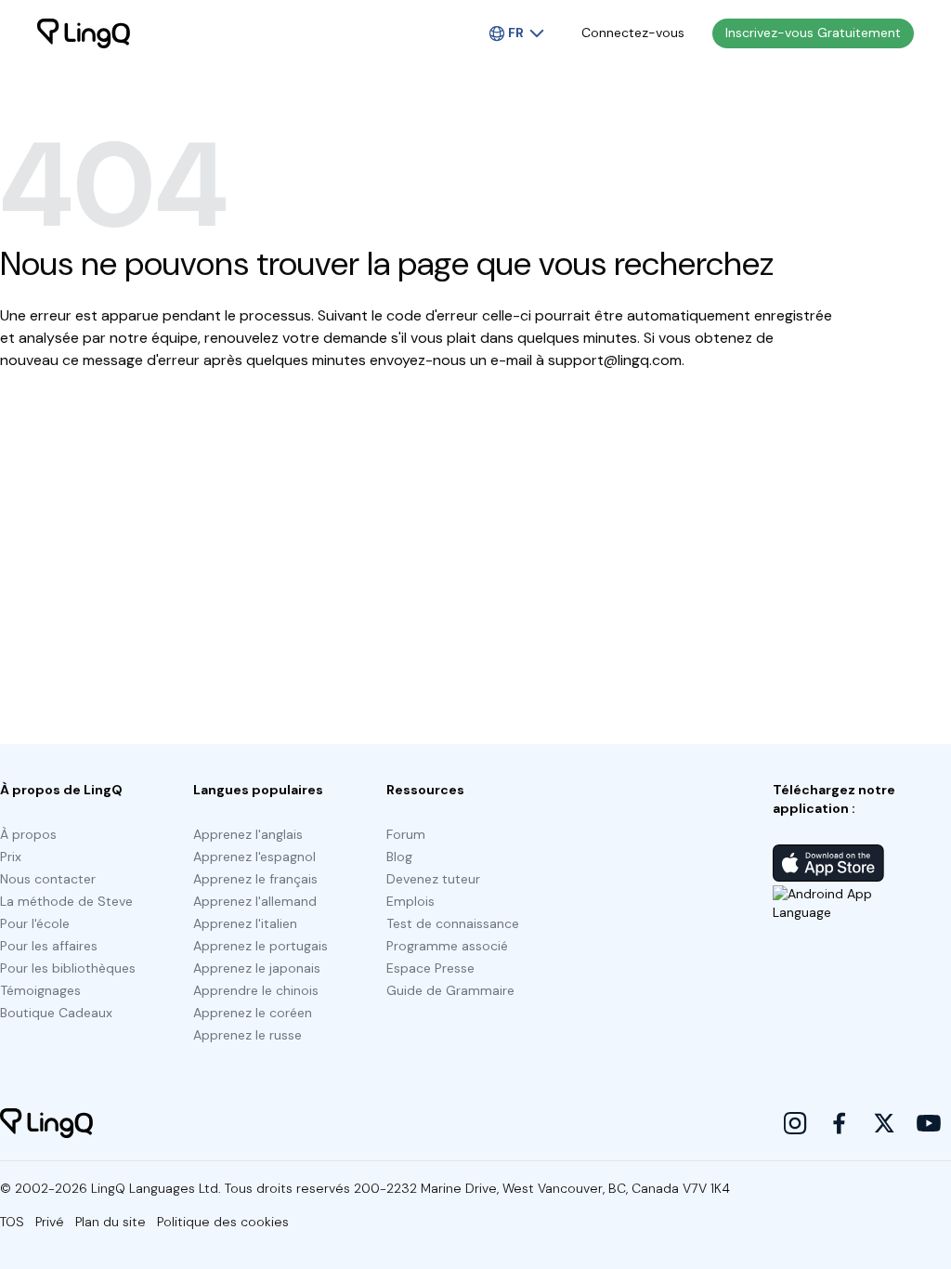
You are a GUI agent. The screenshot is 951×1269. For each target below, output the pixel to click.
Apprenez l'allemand (255, 901)
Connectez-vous (632, 32)
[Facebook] (839, 1123)
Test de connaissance (452, 923)
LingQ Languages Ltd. (156, 1188)
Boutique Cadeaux (56, 1012)
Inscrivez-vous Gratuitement (813, 32)
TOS (12, 1221)
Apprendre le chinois (256, 990)
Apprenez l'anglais (248, 834)
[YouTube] (928, 1123)
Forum (405, 834)
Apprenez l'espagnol (254, 856)
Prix (10, 856)
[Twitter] (884, 1123)
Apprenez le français (255, 878)
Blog (399, 856)
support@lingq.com (615, 360)
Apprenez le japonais (256, 968)
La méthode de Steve (66, 901)
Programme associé (447, 945)
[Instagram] (795, 1123)
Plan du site (110, 1221)
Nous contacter (48, 878)
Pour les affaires (49, 945)
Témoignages (40, 990)
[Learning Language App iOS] (828, 863)
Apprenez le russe (247, 1035)
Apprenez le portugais (260, 945)
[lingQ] (83, 33)
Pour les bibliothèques (68, 968)
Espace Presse (430, 968)
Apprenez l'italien (245, 923)
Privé (49, 1221)
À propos (28, 834)
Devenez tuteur (433, 878)
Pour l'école (35, 923)
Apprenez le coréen (252, 1012)
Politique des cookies (223, 1221)
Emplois (410, 901)
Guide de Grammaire (450, 990)
